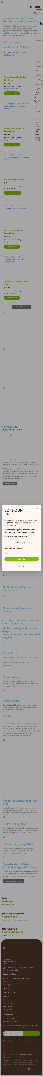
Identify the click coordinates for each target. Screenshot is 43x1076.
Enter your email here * (13, 548)
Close (21, 567)
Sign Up (21, 559)
